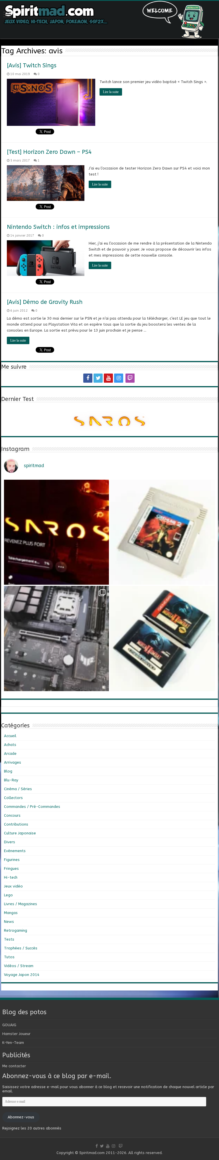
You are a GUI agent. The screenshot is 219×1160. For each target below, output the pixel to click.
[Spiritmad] (109, 20)
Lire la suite (111, 92)
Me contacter (14, 1066)
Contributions (16, 824)
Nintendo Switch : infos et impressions (58, 227)
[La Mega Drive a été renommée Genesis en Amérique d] (162, 638)
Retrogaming (15, 930)
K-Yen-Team (13, 1042)
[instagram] (118, 378)
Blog (8, 771)
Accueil (10, 736)
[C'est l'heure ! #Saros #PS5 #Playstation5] (56, 532)
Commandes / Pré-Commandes (32, 806)
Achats (10, 745)
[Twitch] (130, 378)
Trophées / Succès (20, 948)
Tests (9, 939)
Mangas (11, 913)
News (9, 921)
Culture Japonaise (20, 833)
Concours (12, 815)
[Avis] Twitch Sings (31, 65)
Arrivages (12, 762)
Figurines (12, 860)
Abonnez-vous (21, 1117)
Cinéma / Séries (18, 789)
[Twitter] (98, 378)
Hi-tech (10, 877)
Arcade (10, 753)
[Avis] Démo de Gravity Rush (44, 302)
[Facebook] (87, 378)
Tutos (9, 957)
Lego (8, 895)
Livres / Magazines (20, 904)
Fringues (11, 868)
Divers (9, 842)
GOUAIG (9, 1025)
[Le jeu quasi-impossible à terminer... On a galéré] (162, 532)
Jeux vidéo (13, 886)
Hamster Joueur (16, 1034)
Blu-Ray (11, 780)
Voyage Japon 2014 (21, 975)
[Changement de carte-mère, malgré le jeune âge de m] (56, 638)
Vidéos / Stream (18, 966)
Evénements (15, 851)
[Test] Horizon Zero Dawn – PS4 (49, 152)
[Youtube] (108, 378)
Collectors (13, 798)
